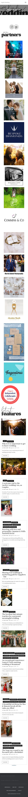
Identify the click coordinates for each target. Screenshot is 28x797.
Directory (14, 787)
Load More (14, 765)
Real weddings (6, 527)
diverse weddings (6, 522)
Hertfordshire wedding (19, 653)
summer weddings (7, 657)
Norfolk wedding (13, 699)
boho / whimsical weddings (8, 652)
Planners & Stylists (16, 743)
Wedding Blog (7, 787)
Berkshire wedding (7, 742)
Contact (20, 790)
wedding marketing (14, 570)
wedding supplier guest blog (16, 745)
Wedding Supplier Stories (8, 747)
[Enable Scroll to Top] (25, 794)
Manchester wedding (7, 524)
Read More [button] (5, 455)
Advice (4, 440)
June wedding (6, 655)
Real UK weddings (16, 524)
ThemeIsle (18, 793)
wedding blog (10, 441)
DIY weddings (14, 522)
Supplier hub (21, 787)
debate (4, 480)
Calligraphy (5, 611)
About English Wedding (11, 790)
